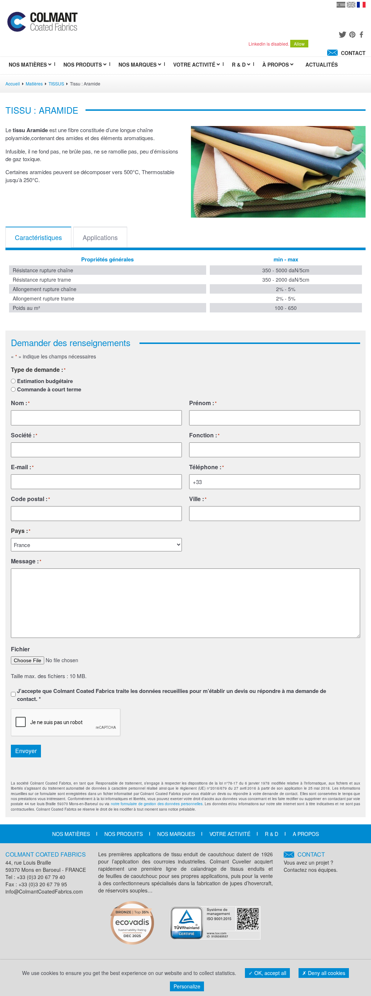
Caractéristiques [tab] (38, 237)
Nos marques (176, 833)
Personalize (187, 986)
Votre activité (229, 833)
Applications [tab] (100, 237)
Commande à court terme (49, 389)
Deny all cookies (326, 972)
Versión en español (341, 5)
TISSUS (56, 83)
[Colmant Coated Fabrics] (42, 23)
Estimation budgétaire (45, 381)
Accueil (12, 83)
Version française (361, 5)
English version (351, 5)
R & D (271, 833)
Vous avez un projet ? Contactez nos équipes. (311, 861)
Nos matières (71, 833)
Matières (34, 83)
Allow (299, 44)
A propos (306, 833)
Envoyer (26, 751)
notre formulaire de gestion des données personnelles (157, 803)
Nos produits (123, 833)
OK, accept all (269, 972)
